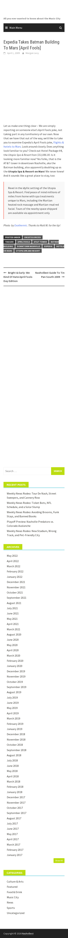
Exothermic (20, 225)
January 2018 (14, 792)
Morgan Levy (32, 53)
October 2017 (15, 807)
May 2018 (12, 771)
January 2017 (14, 855)
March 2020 (13, 655)
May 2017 (12, 834)
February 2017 (15, 849)
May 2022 (12, 555)
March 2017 (13, 844)
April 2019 (13, 713)
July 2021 (12, 608)
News (10, 902)
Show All (59, 860)
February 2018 (15, 786)
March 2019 (13, 718)
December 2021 (16, 582)
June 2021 (13, 613)
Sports (11, 907)
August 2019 (14, 692)
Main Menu (15, 27)
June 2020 (13, 639)
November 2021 (16, 587)
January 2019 (14, 729)
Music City (13, 897)
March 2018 (13, 781)
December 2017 (16, 797)
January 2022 (14, 576)
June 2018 (13, 765)
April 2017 (13, 839)
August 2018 (14, 755)
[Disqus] (34, 333)
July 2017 (12, 823)
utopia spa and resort (28, 250)
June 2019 (13, 702)
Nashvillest (27, 933)
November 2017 (16, 802)
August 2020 (14, 634)
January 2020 (14, 666)
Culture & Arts (15, 881)
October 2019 (15, 682)
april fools (24, 242)
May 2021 (12, 618)
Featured (12, 886)
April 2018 (13, 776)
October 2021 (15, 592)
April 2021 (13, 624)
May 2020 (12, 645)
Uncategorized (32, 237)
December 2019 (16, 671)
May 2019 (12, 708)
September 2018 (16, 750)
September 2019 (16, 687)
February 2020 (15, 660)
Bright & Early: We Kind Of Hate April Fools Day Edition (17, 277)
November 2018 (16, 739)
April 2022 (13, 561)
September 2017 (16, 813)
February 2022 (15, 571)
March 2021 (13, 629)
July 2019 (12, 697)
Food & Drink (14, 892)
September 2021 (16, 597)
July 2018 (12, 760)
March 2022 (13, 566)
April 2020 (13, 650)
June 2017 (13, 828)
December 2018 (16, 734)
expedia (48, 246)
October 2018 (15, 744)
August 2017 (14, 818)
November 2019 (16, 676)
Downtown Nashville (28, 246)
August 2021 (14, 603)
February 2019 (15, 723)
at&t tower (40, 242)
